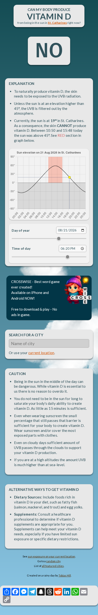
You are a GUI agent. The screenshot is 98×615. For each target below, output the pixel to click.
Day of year (21, 230)
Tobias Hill (65, 575)
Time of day (21, 248)
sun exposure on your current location (51, 556)
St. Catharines (57, 22)
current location (41, 353)
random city (53, 561)
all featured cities (53, 565)
